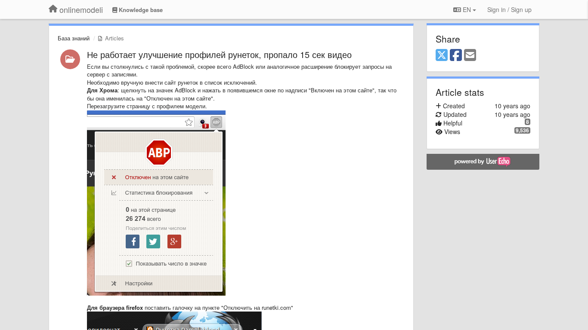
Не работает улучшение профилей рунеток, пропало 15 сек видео (219, 54)
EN (467, 9)
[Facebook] (456, 55)
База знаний (74, 38)
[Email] (470, 55)
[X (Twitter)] (442, 55)
